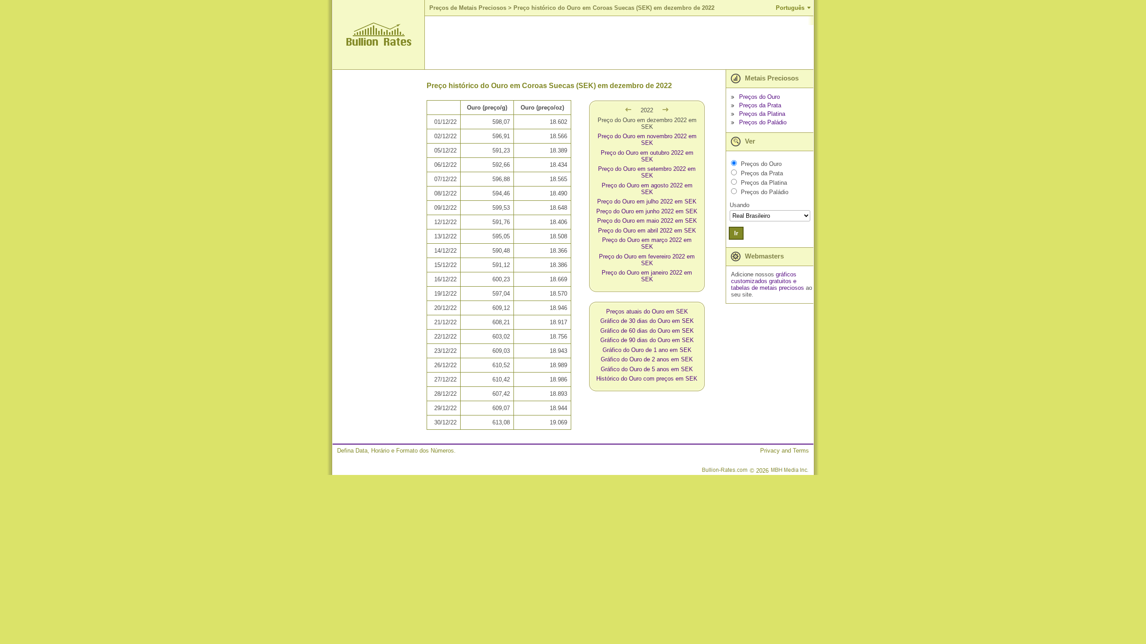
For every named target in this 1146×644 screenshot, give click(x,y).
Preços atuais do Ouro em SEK (647, 311)
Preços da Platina (762, 113)
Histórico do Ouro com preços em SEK (646, 378)
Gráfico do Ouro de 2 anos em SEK (647, 359)
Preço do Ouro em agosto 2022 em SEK (647, 188)
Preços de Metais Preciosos (467, 7)
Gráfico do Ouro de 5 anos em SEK (647, 369)
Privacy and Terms (784, 450)
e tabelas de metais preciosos (767, 284)
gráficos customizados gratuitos (763, 277)
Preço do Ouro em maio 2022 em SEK (647, 220)
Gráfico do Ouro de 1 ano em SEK (647, 350)
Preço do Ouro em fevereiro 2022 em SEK (647, 260)
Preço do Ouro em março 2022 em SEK (647, 243)
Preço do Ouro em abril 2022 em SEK (647, 230)
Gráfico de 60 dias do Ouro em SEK (647, 330)
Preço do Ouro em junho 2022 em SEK (646, 211)
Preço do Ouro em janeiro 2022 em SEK (647, 276)
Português (790, 7)
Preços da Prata (760, 105)
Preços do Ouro (759, 96)
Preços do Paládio (763, 122)
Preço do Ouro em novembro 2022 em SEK (647, 139)
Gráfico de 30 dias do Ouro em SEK (647, 321)
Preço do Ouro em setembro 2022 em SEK (647, 172)
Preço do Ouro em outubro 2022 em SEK (647, 156)
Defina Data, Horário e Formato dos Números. (396, 450)
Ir (736, 233)
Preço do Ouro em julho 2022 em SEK (647, 201)
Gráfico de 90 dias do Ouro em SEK (647, 340)
